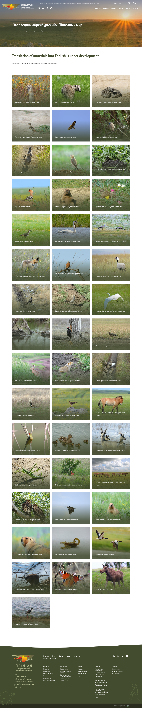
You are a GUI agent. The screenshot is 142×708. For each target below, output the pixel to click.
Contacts (135, 8)
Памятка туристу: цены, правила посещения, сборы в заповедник (102, 685)
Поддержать (116, 673)
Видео (80, 676)
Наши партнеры (117, 671)
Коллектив (47, 678)
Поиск (54, 656)
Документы (47, 676)
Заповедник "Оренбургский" (65, 675)
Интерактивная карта (65, 672)
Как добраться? (100, 680)
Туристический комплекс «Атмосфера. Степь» (102, 690)
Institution (46, 669)
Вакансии (46, 671)
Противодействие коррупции (49, 681)
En (120, 3)
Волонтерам (116, 669)
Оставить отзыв (64, 656)
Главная (46, 656)
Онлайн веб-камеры (50, 658)
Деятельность (48, 673)
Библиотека (82, 673)
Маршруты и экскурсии (99, 669)
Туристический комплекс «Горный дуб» (101, 695)
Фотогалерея (24, 31)
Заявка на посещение (98, 677)
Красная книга (65, 669)
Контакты (76, 656)
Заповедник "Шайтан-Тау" (65, 679)
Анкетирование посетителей (100, 673)
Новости (80, 669)
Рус (115, 3)
